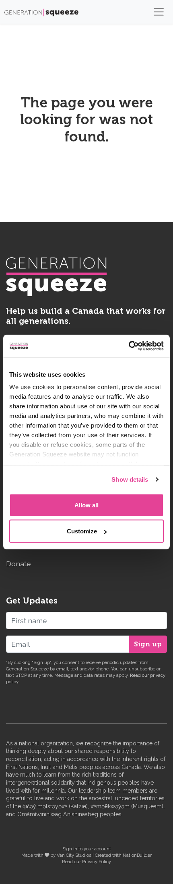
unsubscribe (142, 669)
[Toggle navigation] (159, 12)
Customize (82, 531)
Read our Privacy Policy (86, 861)
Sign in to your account (86, 849)
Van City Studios (74, 855)
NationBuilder (137, 855)
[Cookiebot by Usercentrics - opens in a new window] (128, 346)
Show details (129, 479)
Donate (18, 563)
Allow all (86, 504)
